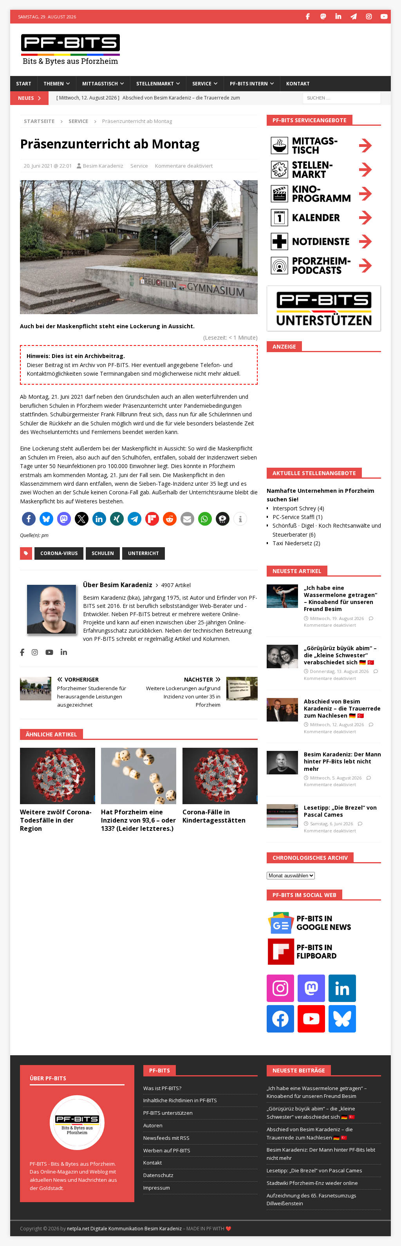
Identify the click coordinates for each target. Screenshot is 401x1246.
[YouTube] (384, 17)
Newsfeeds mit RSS (166, 1137)
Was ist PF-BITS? (162, 1088)
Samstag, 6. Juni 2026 (331, 823)
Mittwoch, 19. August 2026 (337, 618)
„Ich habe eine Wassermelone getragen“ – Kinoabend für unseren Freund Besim (340, 598)
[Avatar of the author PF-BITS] (77, 1141)
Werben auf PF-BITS (166, 1150)
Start (23, 83)
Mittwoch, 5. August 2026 (335, 778)
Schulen (103, 553)
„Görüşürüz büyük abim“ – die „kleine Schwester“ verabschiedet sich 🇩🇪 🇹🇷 (340, 655)
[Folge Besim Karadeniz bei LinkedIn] (61, 652)
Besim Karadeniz (103, 165)
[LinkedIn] (338, 17)
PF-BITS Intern (249, 83)
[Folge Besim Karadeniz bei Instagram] (32, 652)
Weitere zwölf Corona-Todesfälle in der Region (56, 820)
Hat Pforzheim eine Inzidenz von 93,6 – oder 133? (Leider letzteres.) (138, 820)
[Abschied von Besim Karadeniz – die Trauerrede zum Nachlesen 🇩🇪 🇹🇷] (282, 710)
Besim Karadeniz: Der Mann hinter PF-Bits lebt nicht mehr (342, 761)
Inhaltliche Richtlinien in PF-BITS (180, 1100)
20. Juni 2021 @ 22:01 (48, 165)
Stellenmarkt (155, 83)
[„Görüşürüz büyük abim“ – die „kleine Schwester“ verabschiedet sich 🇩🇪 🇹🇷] (282, 656)
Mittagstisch (100, 83)
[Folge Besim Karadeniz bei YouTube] (46, 652)
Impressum (156, 1187)
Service (139, 165)
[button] (29, 519)
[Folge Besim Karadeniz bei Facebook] (22, 652)
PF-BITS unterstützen (168, 1112)
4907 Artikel (176, 585)
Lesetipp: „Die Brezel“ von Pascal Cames (340, 811)
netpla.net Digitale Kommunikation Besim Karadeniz (124, 1228)
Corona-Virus (59, 553)
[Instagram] (369, 17)
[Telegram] (353, 17)
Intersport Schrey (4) (298, 508)
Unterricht (143, 553)
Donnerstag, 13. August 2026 (339, 671)
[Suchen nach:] (342, 97)
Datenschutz (158, 1175)
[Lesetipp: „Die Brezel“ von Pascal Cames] (282, 816)
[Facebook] (307, 17)
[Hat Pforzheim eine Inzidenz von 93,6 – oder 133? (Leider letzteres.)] (138, 776)
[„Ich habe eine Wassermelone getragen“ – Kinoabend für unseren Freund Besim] (282, 596)
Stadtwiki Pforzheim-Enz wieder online (312, 1182)
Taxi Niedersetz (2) (296, 543)
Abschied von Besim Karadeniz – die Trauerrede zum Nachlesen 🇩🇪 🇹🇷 (342, 708)
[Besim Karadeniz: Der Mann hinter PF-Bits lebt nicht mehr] (282, 762)
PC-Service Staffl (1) (298, 517)
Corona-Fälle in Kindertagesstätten (214, 816)
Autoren (153, 1125)
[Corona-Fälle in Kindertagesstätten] (220, 776)
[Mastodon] (323, 17)
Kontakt (298, 83)
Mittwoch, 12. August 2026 (337, 724)
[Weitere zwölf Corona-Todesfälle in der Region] (57, 776)
